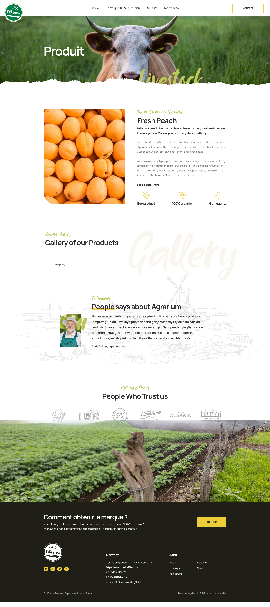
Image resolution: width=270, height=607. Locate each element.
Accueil (95, 8)
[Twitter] (46, 569)
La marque (175, 568)
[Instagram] (66, 569)
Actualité (152, 8)
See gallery (59, 264)
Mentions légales (186, 593)
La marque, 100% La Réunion (123, 8)
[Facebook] (52, 569)
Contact (201, 568)
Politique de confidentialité (213, 593)
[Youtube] (59, 569)
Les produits (171, 8)
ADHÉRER (248, 8)
